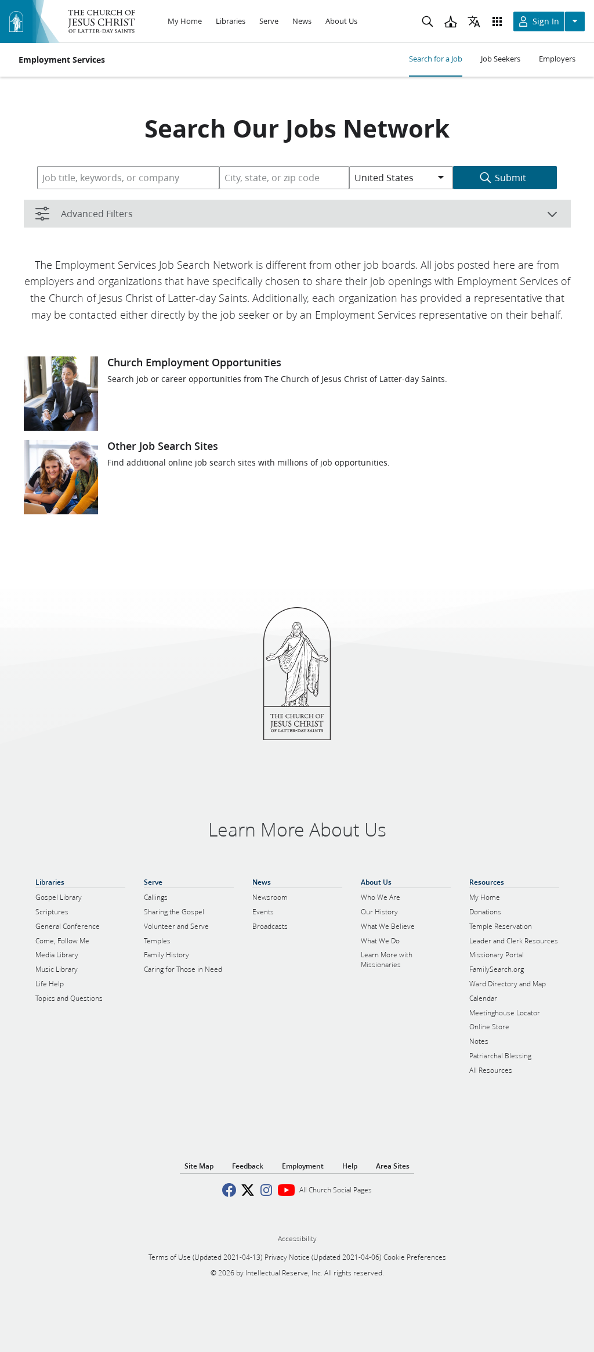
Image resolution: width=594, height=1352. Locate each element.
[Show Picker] (441, 177)
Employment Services (62, 60)
